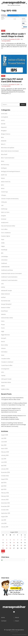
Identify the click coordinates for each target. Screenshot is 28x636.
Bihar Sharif (4, 154)
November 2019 (5, 506)
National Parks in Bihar (7, 318)
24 (3, 548)
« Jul (2, 553)
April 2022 (3, 489)
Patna (2, 321)
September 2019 (5, 513)
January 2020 (4, 499)
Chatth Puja (4, 192)
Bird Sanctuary (5, 164)
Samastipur (4, 352)
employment (4, 222)
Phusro (3, 324)
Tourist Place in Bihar (6, 365)
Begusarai (3, 127)
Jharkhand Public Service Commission (11, 273)
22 (21, 545)
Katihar (3, 287)
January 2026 (4, 455)
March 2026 (4, 448)
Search (23, 104)
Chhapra (3, 195)
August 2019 (4, 516)
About (17, 617)
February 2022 (5, 493)
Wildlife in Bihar (5, 389)
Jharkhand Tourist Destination (9, 277)
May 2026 (3, 445)
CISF (2, 205)
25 (6, 548)
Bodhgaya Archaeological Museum (10, 171)
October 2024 (5, 476)
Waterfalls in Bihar (6, 382)
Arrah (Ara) (4, 113)
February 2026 (5, 452)
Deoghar (3, 215)
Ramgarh (3, 338)
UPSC (2, 372)
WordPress (24, 634)
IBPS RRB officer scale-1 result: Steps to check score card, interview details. (13, 37)
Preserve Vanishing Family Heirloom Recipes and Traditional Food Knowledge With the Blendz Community (13, 424)
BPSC (2, 185)
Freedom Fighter (5, 236)
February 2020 (5, 496)
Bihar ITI (3, 144)
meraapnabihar (14, 2)
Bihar (2, 137)
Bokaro (3, 178)
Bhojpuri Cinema (5, 134)
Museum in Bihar (5, 307)
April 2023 (3, 486)
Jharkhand (4, 263)
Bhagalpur (4, 130)
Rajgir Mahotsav (5, 335)
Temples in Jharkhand (7, 362)
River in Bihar (4, 345)
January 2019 (4, 527)
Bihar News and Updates (7, 147)
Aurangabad (4, 117)
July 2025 (3, 459)
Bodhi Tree (4, 175)
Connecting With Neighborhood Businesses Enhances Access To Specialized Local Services (11, 410)
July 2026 (3, 438)
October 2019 (4, 510)
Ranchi (3, 341)
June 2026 (4, 442)
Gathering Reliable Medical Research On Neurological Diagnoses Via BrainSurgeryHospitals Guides (13, 417)
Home (3, 617)
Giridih (3, 243)
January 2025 (4, 469)
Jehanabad (4, 260)
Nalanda (3, 314)
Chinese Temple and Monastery (10, 198)
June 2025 (4, 462)
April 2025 (3, 465)
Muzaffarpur (4, 311)
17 (3, 545)
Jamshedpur (4, 256)
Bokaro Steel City (5, 181)
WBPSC (3, 386)
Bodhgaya (4, 168)
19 (10, 545)
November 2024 (5, 472)
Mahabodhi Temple (6, 290)
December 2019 (5, 503)
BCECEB (3, 124)
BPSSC (3, 188)
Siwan (2, 355)
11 (6, 542)
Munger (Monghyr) (6, 304)
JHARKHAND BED (5, 267)
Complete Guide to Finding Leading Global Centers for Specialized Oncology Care (14, 404)
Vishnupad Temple (6, 379)
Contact (3, 621)
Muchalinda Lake (5, 301)
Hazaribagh (4, 249)
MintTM (16, 631)
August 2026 (4, 435)
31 (3, 551)
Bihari (2, 161)
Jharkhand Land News (7, 270)
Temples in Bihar (5, 358)
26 (10, 548)
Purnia (3, 328)
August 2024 (4, 479)
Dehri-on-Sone (5, 212)
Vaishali (3, 375)
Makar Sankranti (5, 294)
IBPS (3, 30)
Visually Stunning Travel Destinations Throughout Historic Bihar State (12, 398)
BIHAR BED (3, 141)
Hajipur (3, 246)
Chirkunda (4, 202)
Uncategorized (5, 369)
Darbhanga (4, 209)
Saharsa (3, 348)
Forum (17, 621)
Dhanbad (3, 219)
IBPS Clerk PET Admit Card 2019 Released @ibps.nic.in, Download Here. (13, 83)
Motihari (3, 297)
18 (6, 545)
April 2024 (3, 482)
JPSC (2, 284)
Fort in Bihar (4, 229)
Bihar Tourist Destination (7, 158)
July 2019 (3, 520)
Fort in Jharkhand (5, 232)
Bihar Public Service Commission (10, 151)
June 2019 (3, 523)
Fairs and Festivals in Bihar (8, 226)
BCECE (3, 120)
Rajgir (2, 331)
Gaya (2, 239)
